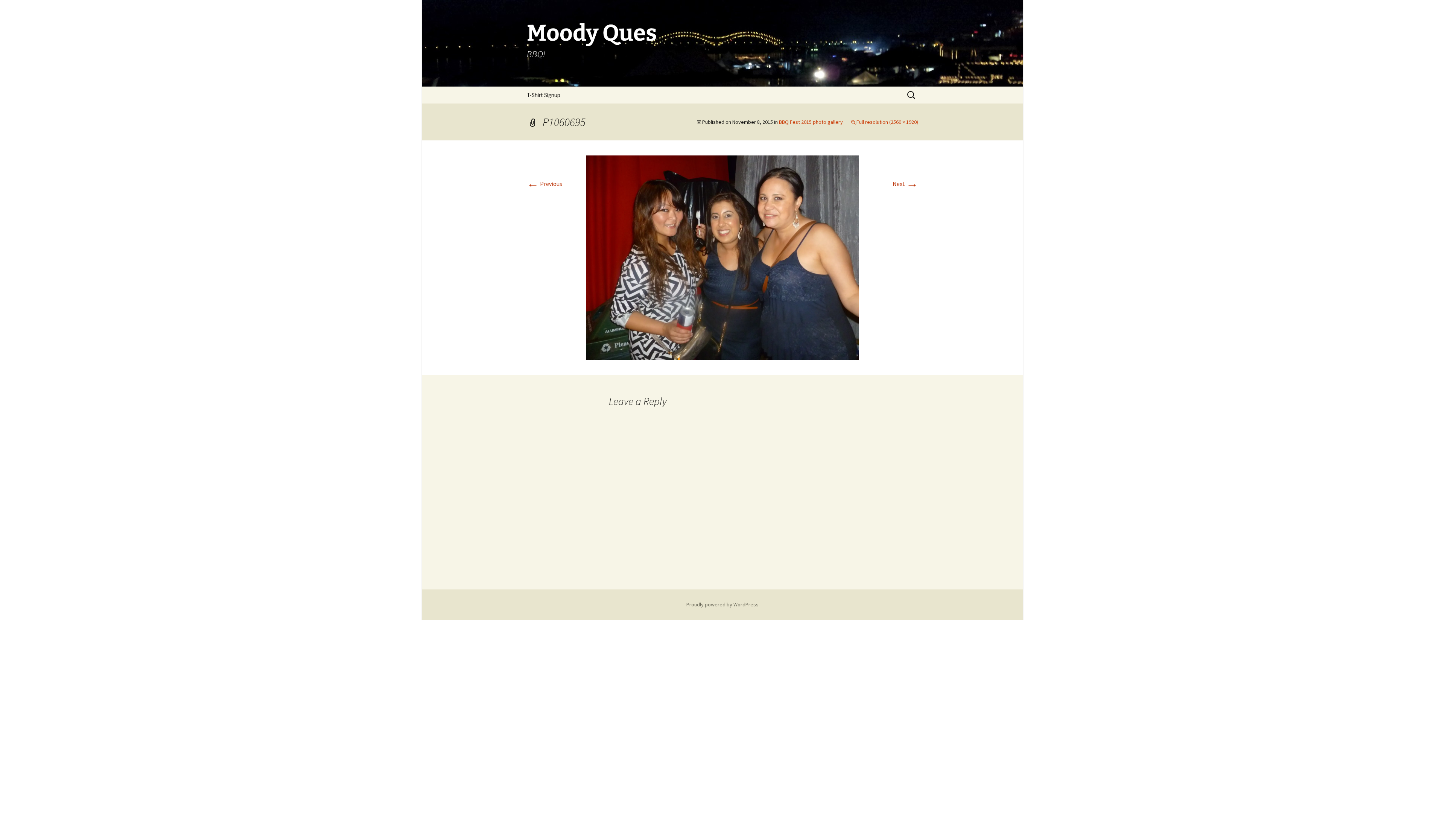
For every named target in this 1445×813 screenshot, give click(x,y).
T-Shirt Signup (543, 95)
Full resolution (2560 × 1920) (887, 122)
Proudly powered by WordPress (722, 604)
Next (905, 183)
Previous (544, 183)
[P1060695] (722, 256)
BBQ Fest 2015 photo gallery (811, 122)
